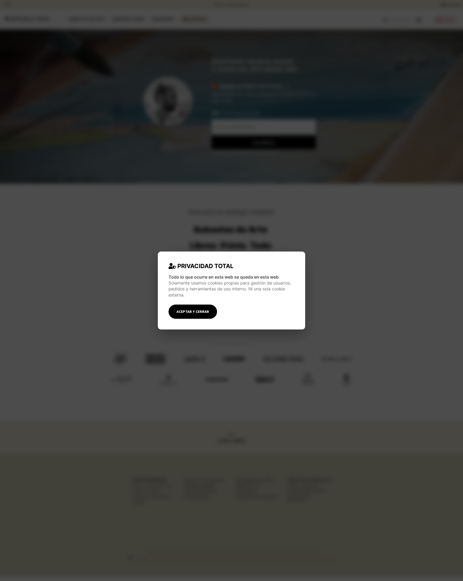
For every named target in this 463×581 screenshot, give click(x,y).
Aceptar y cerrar (193, 311)
